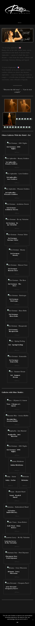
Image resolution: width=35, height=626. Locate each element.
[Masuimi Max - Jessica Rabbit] (17, 415)
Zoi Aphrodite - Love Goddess (12, 178)
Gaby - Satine (11, 480)
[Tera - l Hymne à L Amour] (17, 400)
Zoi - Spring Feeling (16, 345)
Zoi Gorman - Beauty (15, 254)
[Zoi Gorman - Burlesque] (17, 295)
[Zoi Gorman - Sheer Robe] (17, 310)
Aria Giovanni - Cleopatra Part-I (11, 587)
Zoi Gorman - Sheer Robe (14, 315)
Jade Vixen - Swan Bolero (13, 526)
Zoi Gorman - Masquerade (14, 330)
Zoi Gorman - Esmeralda (14, 361)
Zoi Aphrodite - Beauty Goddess (11, 163)
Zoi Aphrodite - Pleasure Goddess (11, 193)
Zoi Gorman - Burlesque (14, 300)
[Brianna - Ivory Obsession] (17, 567)
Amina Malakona (16, 465)
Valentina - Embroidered (12, 511)
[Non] (33, 620)
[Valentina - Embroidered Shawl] (17, 507)
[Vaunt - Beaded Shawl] (17, 491)
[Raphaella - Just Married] (17, 430)
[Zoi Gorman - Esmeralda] (17, 356)
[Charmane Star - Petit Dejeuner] (17, 552)
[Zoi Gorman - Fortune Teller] (17, 234)
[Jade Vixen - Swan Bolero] (17, 522)
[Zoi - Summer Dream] (17, 371)
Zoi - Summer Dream (15, 376)
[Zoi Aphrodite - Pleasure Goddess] (17, 188)
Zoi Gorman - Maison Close (13, 269)
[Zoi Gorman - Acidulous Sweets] (17, 204)
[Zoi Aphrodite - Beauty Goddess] (17, 158)
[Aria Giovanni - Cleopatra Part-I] (17, 583)
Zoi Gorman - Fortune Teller (12, 239)
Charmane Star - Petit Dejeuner (12, 557)
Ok (17, 622)
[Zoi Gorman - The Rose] (17, 280)
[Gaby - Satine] (10, 476)
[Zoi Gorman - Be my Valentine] (17, 219)
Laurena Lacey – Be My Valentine (11, 542)
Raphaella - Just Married (14, 435)
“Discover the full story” (11, 89)
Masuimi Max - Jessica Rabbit (12, 420)
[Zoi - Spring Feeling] (17, 341)
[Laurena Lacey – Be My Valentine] (17, 537)
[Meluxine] (25, 476)
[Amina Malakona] (17, 461)
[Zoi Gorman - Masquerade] (17, 325)
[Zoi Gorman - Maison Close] (17, 265)
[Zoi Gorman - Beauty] (17, 249)
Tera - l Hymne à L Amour (13, 405)
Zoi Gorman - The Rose (14, 285)
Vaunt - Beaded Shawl (15, 496)
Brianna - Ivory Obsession (13, 572)
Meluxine (25, 480)
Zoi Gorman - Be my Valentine (12, 224)
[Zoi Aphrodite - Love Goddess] (17, 173)
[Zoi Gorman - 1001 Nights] (17, 143)
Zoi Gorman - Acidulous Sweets (11, 208)
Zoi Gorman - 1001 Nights (13, 147)
